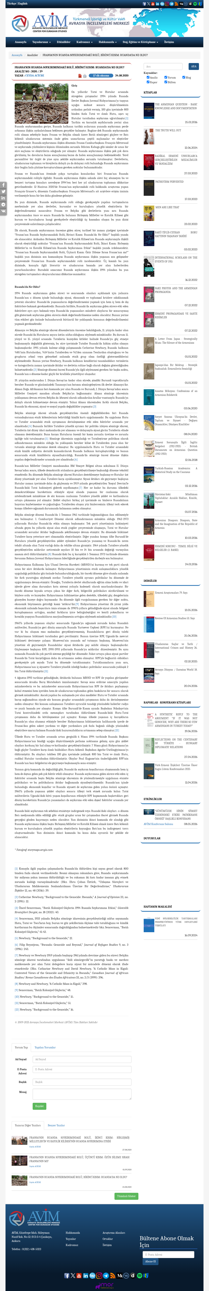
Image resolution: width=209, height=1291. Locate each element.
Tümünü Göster (126, 1196)
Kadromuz (84, 42)
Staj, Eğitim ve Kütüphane (139, 42)
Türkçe (11, 3)
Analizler (32, 55)
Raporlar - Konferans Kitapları (167, 702)
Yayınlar (71, 1239)
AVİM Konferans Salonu (158, 824)
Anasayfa (20, 42)
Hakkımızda (107, 42)
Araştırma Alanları (114, 1233)
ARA (193, 66)
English (22, 3)
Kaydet (39, 1106)
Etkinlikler (63, 42)
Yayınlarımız (40, 42)
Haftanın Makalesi (158, 906)
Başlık (23, 1082)
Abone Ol (150, 1261)
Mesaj (23, 1092)
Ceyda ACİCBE (34, 75)
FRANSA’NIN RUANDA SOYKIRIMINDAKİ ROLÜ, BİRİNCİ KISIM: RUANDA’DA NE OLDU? (95, 55)
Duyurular (152, 838)
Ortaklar (108, 1239)
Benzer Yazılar (56, 1125)
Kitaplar (150, 92)
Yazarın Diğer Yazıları (28, 1125)
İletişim (169, 42)
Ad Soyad (21, 1059)
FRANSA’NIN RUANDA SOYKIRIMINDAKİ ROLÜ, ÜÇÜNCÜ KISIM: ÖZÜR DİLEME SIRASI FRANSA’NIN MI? (79, 1159)
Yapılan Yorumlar (45, 1047)
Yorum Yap (21, 1047)
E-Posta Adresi (22, 1071)
